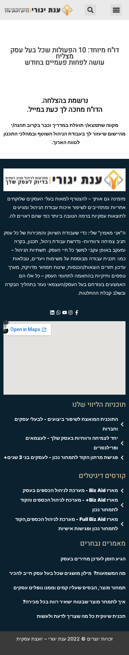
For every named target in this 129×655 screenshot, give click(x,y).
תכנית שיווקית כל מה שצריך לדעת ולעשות (81, 616)
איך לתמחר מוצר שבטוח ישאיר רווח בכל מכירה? (74, 601)
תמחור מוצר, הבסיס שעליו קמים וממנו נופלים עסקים (69, 587)
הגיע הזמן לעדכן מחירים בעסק (93, 558)
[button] (116, 9)
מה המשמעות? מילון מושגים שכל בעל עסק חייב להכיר (67, 573)
